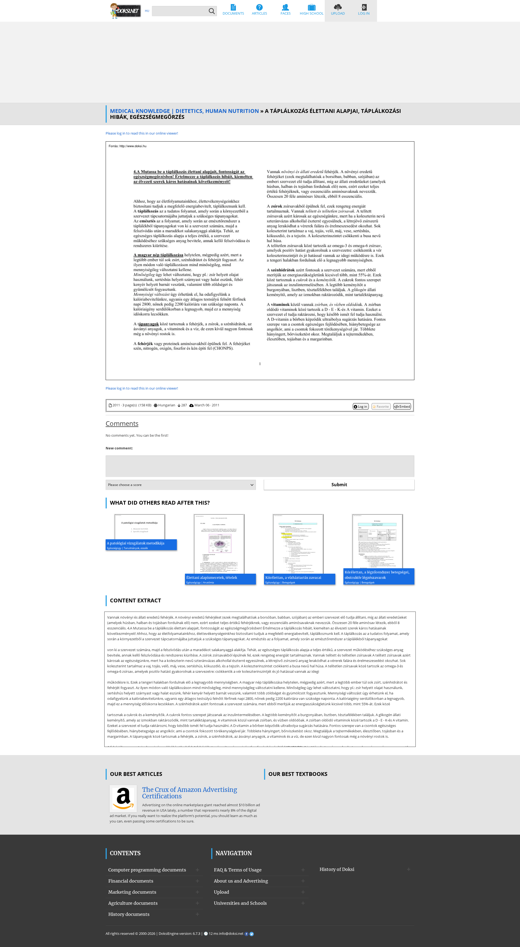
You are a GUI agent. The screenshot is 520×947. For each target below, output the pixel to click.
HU (147, 11)
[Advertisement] (260, 62)
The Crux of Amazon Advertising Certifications (189, 793)
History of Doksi (337, 869)
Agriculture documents (133, 903)
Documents (233, 13)
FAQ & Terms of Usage (238, 870)
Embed (404, 406)
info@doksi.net (231, 933)
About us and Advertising (241, 881)
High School (312, 13)
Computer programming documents (147, 870)
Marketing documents (132, 892)
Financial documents (130, 881)
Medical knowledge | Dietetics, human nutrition (184, 111)
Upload (338, 13)
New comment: (119, 448)
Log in (364, 13)
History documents (129, 914)
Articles (259, 13)
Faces (286, 13)
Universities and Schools (240, 903)
